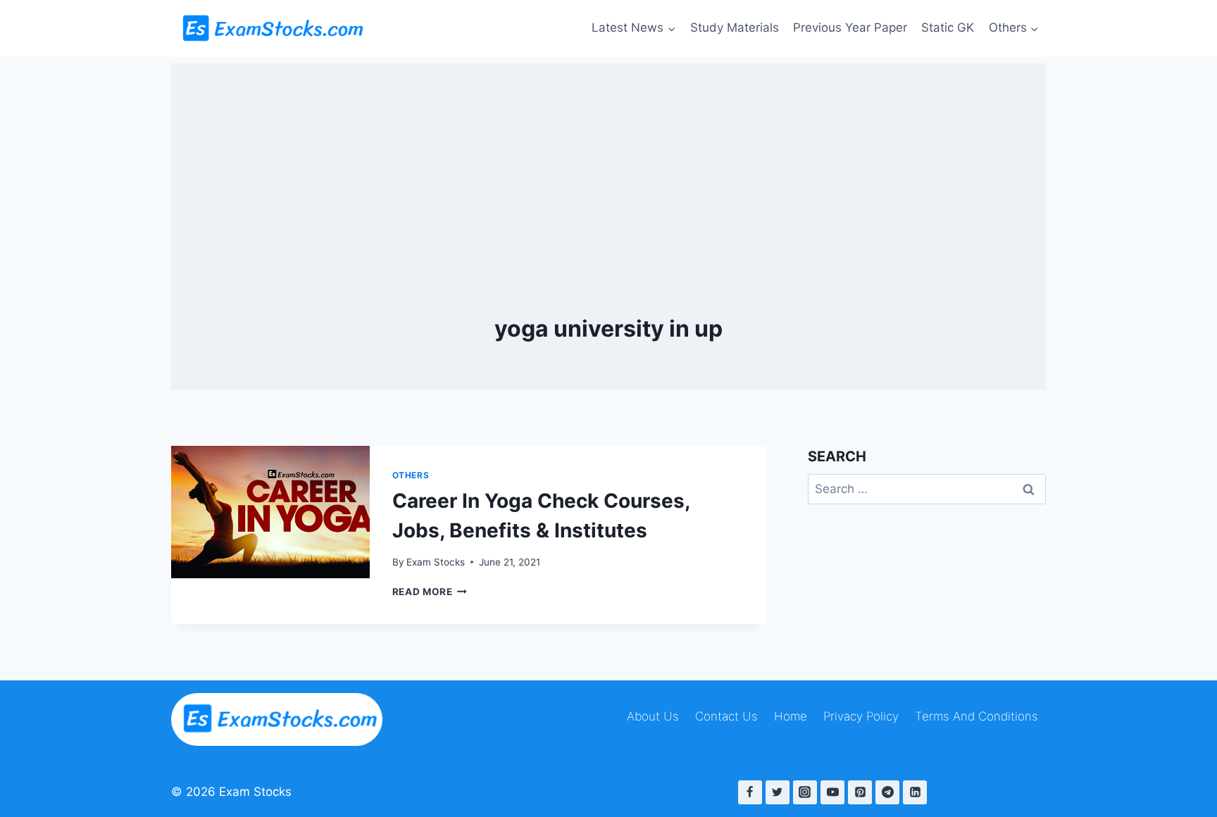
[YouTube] (832, 792)
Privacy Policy (861, 716)
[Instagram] (805, 792)
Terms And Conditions (976, 716)
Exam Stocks (435, 562)
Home (790, 716)
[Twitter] (778, 792)
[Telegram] (887, 792)
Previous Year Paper (850, 27)
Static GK (947, 27)
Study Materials (734, 27)
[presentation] (270, 512)
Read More (430, 591)
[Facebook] (750, 792)
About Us (653, 716)
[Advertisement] (608, 162)
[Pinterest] (860, 792)
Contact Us (726, 716)
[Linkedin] (915, 792)
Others (411, 475)
